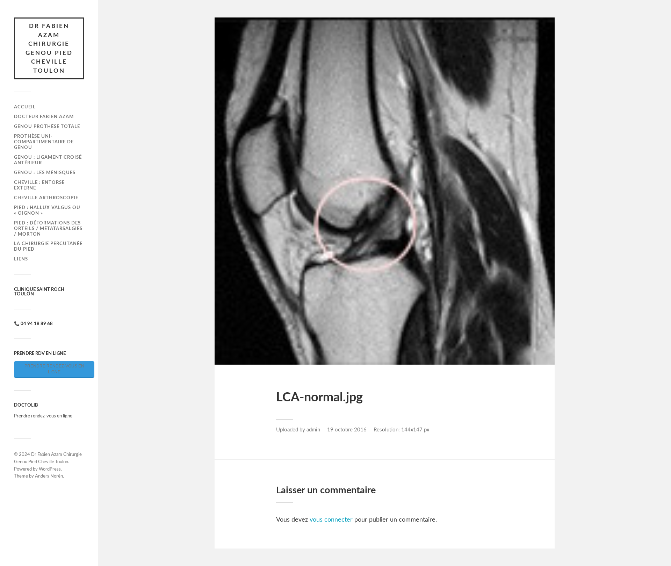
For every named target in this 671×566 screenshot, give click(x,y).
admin (313, 429)
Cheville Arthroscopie (46, 198)
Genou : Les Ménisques (44, 173)
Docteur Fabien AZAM (44, 117)
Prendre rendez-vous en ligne (54, 369)
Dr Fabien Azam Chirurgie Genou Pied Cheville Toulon (49, 48)
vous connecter (331, 520)
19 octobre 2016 (347, 429)
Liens (21, 259)
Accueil (25, 107)
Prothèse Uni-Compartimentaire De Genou (44, 142)
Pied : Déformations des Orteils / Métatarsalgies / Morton (48, 228)
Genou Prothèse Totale (47, 126)
